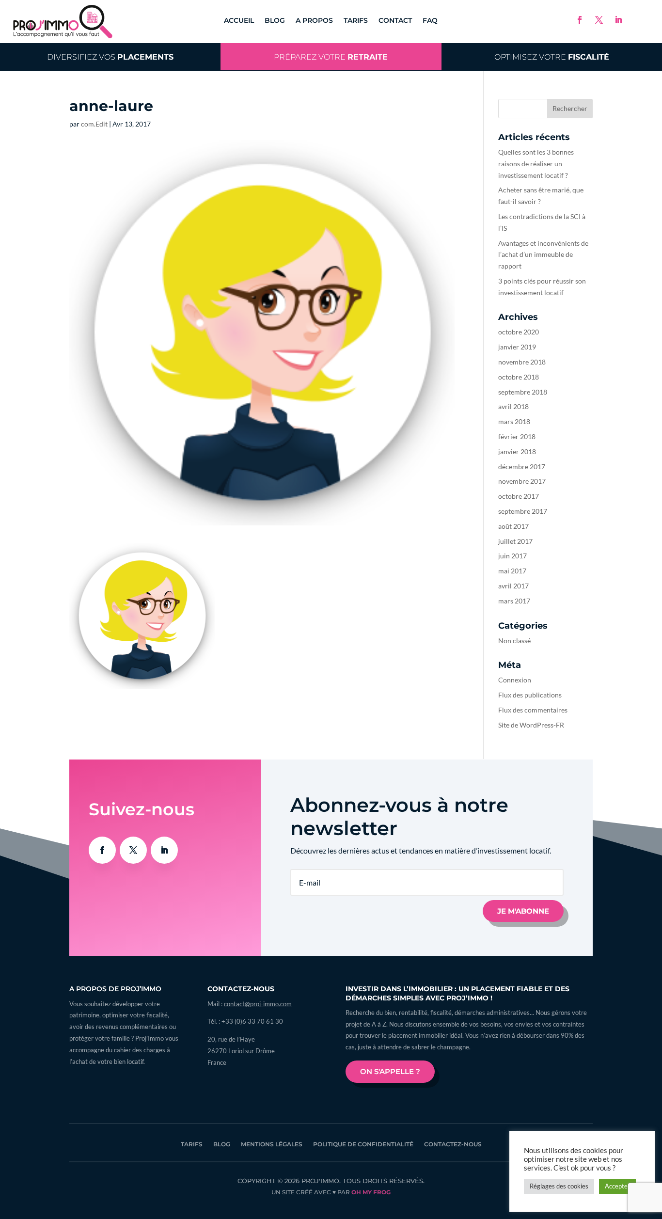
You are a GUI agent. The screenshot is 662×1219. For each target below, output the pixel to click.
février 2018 (517, 436)
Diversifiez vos (110, 57)
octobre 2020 (518, 332)
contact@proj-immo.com (258, 1004)
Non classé (514, 640)
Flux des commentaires (532, 710)
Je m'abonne (523, 911)
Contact (395, 21)
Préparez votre (331, 57)
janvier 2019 (517, 347)
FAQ (430, 21)
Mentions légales (271, 1144)
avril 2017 (513, 586)
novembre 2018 (522, 362)
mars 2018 (514, 421)
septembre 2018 (522, 392)
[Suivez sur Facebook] (579, 20)
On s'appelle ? (390, 1071)
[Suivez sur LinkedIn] (618, 20)
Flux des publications (530, 695)
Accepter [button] (617, 1186)
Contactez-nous (453, 1144)
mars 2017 (514, 601)
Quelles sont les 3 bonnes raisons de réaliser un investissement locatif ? (536, 163)
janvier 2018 (517, 451)
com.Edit (94, 124)
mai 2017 (512, 571)
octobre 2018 (518, 377)
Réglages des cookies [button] (559, 1186)
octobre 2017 (518, 496)
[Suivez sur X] (599, 20)
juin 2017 (512, 556)
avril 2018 (513, 406)
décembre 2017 (521, 466)
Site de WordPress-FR (531, 725)
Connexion (514, 680)
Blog (275, 21)
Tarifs (356, 21)
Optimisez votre (551, 57)
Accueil (239, 21)
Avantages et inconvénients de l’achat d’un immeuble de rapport (543, 254)
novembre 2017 (522, 481)
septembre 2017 (522, 511)
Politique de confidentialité (363, 1144)
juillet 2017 (515, 541)
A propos (314, 21)
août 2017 (513, 526)
